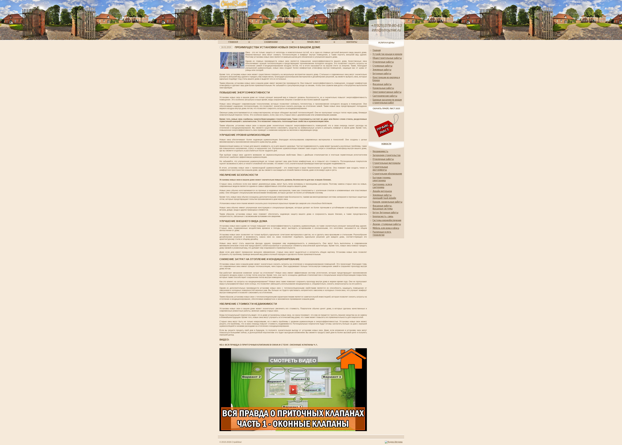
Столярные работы (382, 65)
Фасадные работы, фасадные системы (383, 207)
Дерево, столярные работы (387, 224)
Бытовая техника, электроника (382, 179)
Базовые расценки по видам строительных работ (387, 101)
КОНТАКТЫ (351, 42)
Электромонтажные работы (387, 91)
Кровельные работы (383, 88)
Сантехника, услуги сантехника (382, 186)
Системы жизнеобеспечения (387, 220)
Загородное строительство (387, 155)
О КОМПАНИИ (271, 42)
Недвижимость (380, 151)
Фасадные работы (382, 84)
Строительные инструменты (380, 168)
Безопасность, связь (383, 216)
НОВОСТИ (386, 144)
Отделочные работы (383, 61)
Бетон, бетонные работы (385, 212)
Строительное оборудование (387, 173)
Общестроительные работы (387, 57)
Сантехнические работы (385, 95)
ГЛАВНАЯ (233, 42)
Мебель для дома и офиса (386, 228)
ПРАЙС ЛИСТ (313, 42)
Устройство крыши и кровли (387, 54)
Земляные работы (382, 69)
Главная (377, 50)
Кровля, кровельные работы (387, 201)
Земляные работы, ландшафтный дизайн (384, 196)
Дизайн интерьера (382, 191)
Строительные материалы (386, 162)
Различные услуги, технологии (382, 233)
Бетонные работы (382, 73)
